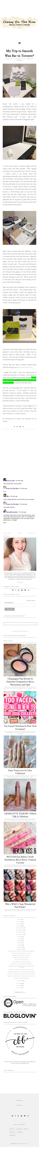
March (20, 947)
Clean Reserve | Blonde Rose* (21, 957)
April (20, 945)
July (20, 938)
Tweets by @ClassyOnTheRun (19, 631)
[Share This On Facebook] (15, 426)
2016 (19, 926)
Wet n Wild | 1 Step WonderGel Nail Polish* (21, 964)
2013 (19, 987)
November (20, 930)
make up (13, 1135)
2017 (19, 924)
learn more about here (24, 367)
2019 (20, 919)
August (21, 936)
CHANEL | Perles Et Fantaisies (21, 978)
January (20, 981)
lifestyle (30, 58)
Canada (19, 1129)
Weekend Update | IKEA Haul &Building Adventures (21, 971)
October (20, 932)
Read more (20, 582)
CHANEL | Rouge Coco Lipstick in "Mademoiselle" (21, 969)
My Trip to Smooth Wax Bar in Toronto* (21, 953)
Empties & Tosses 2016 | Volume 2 (21, 955)
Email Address (9, 603)
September (20, 934)
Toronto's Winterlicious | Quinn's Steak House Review (21, 974)
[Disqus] (19, 453)
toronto (19, 60)
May (21, 943)
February (20, 949)
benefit (12, 1132)
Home (19, 533)
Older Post (32, 533)
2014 (19, 985)
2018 (19, 921)
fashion (19, 1132)
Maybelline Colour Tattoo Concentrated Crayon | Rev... (21, 976)
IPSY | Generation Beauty (21, 959)
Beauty (12, 1129)
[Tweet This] (21, 426)
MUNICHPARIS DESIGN (22, 1143)
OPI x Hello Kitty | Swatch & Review (21, 962)
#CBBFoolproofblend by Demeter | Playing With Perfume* (21, 966)
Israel (26, 1129)
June (20, 940)
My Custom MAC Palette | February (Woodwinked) (21, 951)
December (21, 928)
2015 (19, 983)
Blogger (23, 992)
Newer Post (7, 533)
